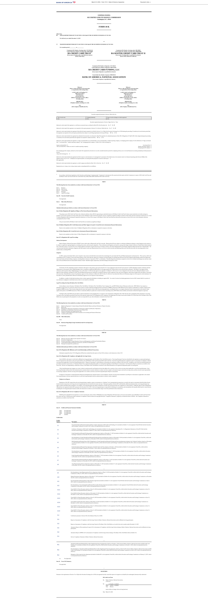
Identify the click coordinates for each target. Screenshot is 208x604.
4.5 (58, 451)
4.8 (58, 464)
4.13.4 (58, 502)
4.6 (58, 455)
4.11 (58, 481)
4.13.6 (58, 510)
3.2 (58, 429)
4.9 (58, 472)
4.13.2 (58, 493)
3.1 (58, 425)
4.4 (58, 447)
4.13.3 (58, 498)
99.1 (58, 544)
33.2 (58, 523)
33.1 (58, 519)
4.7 (58, 460)
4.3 (58, 442)
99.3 (58, 554)
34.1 (58, 527)
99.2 (58, 549)
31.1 (58, 515)
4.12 (58, 485)
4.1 (58, 433)
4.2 (58, 438)
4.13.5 (58, 506)
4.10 (58, 477)
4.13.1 (58, 489)
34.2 (58, 531)
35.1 (58, 536)
